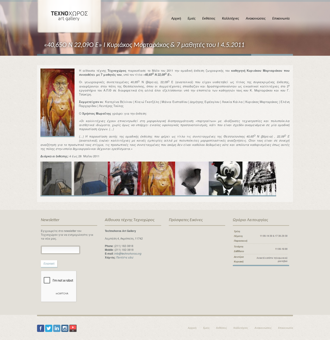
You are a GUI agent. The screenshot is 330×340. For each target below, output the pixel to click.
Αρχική (176, 18)
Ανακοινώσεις (256, 18)
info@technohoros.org (127, 253)
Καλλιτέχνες (230, 18)
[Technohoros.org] (69, 16)
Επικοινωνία (281, 18)
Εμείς (192, 18)
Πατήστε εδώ (124, 257)
